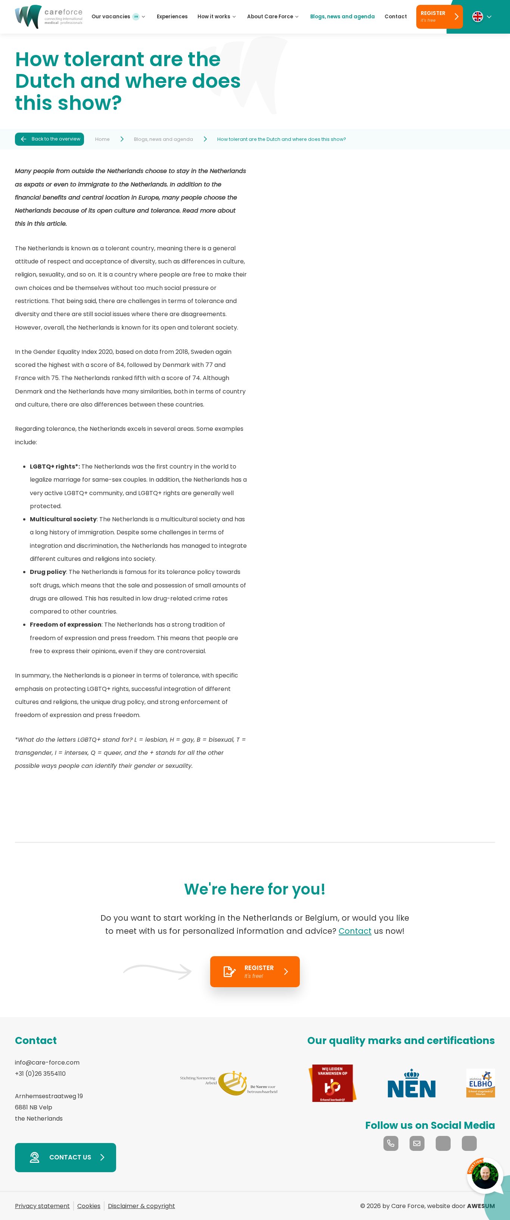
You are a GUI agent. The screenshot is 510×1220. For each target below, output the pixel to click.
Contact (355, 931)
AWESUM (481, 1206)
